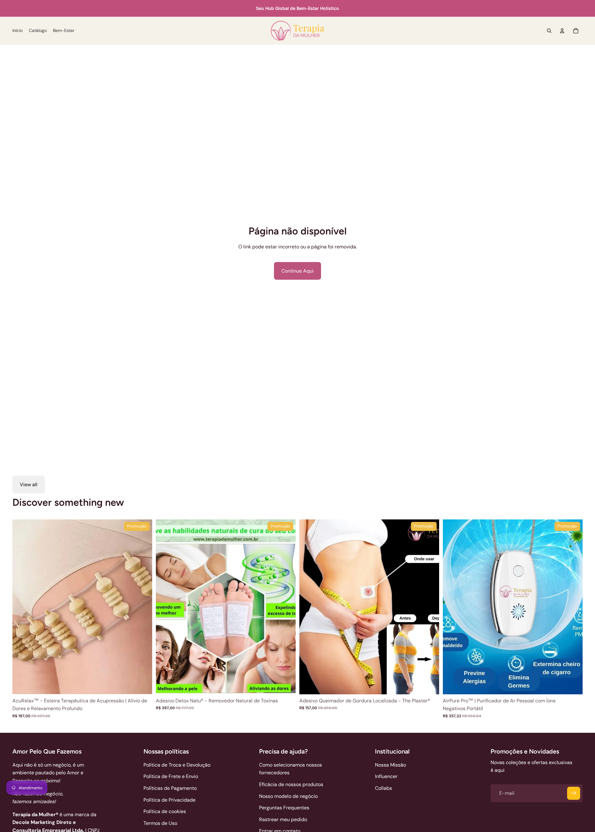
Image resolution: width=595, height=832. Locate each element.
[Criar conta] (573, 793)
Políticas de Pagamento (170, 788)
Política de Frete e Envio (170, 776)
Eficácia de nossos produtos (291, 784)
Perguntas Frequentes (284, 807)
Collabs (383, 788)
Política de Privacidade (169, 800)
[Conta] (562, 31)
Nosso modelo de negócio (288, 796)
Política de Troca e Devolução (176, 765)
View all (28, 484)
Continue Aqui (297, 271)
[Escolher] (142, 684)
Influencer (386, 776)
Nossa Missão (390, 765)
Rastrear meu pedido (283, 819)
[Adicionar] (286, 684)
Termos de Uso (160, 823)
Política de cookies (164, 811)
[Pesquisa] (549, 31)
